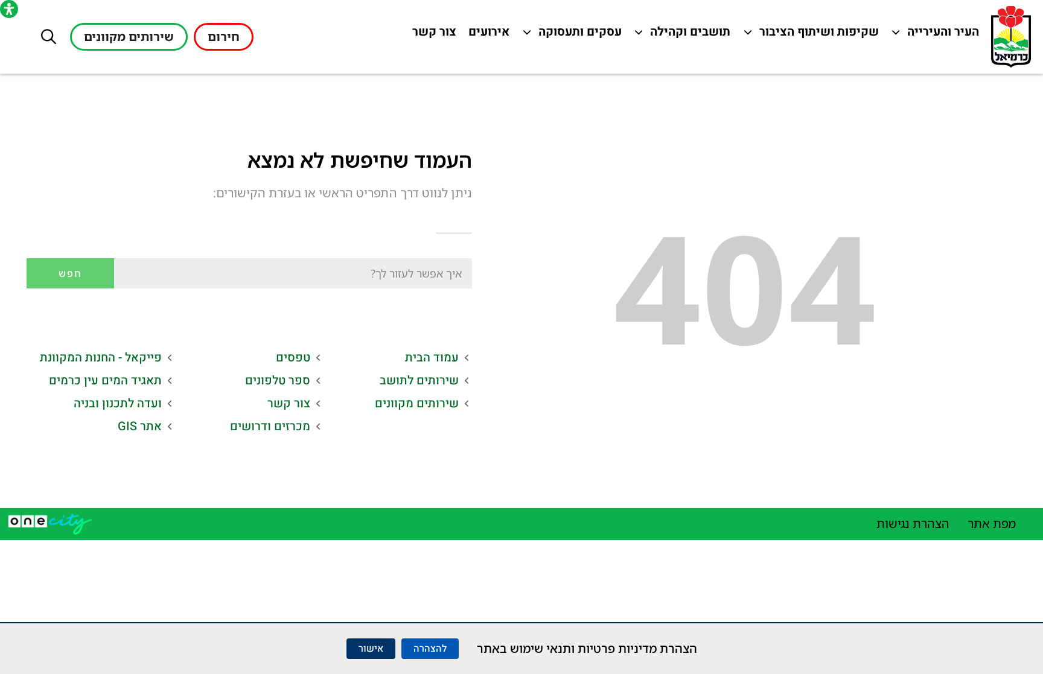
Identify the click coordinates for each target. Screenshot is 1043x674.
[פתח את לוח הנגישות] (9, 9)
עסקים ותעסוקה (578, 34)
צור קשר (431, 34)
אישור (371, 648)
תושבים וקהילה (687, 34)
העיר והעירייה (936, 34)
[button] (48, 36)
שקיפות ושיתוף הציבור (819, 34)
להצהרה (430, 648)
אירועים (486, 34)
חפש (70, 273)
